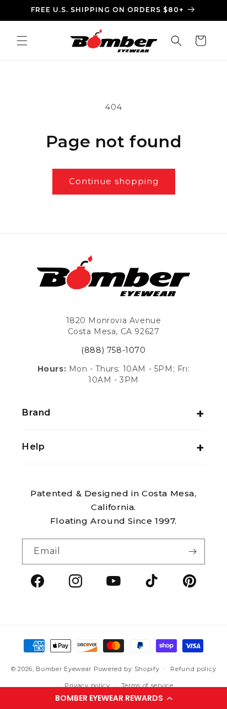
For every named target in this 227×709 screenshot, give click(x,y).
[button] (113, 698)
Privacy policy (87, 685)
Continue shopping (114, 181)
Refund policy (193, 669)
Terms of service (147, 685)
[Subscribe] (192, 551)
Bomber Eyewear (63, 668)
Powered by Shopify (127, 668)
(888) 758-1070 (113, 350)
